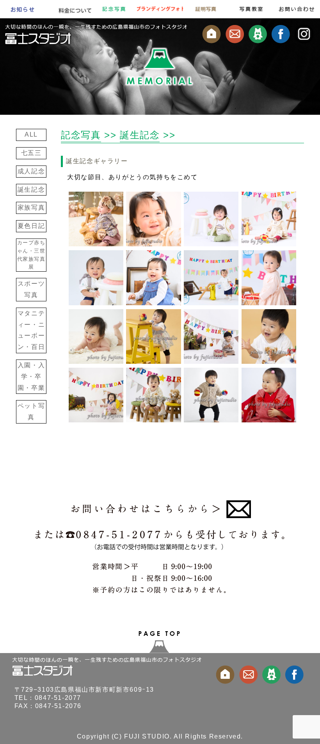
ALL (31, 134)
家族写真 (31, 207)
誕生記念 (31, 189)
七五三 (31, 153)
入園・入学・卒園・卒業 (31, 376)
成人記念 (31, 171)
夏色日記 (31, 225)
